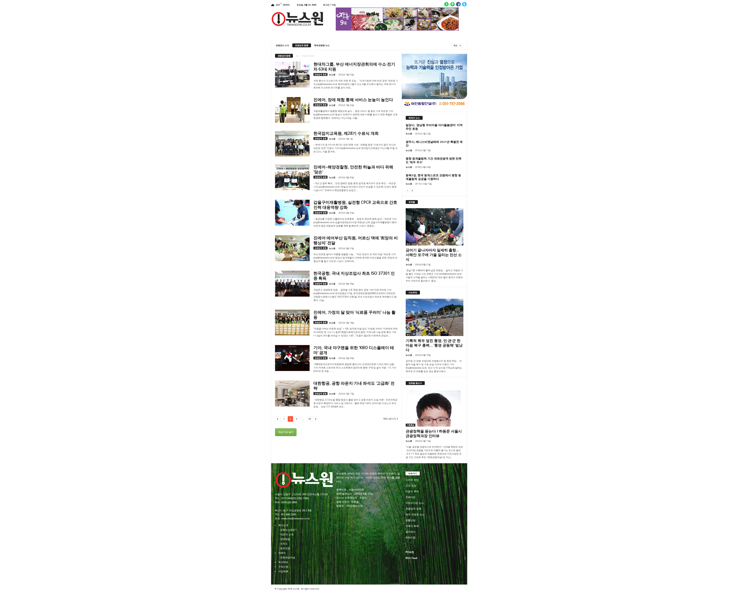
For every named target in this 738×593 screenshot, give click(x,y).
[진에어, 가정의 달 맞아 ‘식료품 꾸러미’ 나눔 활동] (292, 323)
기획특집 (410, 425)
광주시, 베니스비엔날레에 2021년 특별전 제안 (434, 143)
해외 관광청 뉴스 (415, 514)
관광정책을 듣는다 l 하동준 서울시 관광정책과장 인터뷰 (434, 433)
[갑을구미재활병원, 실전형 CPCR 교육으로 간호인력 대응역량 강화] (292, 213)
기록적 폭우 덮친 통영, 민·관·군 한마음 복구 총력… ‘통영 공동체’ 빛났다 (434, 345)
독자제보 (283, 562)
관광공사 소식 (282, 45)
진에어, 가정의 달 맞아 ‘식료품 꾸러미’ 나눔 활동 (354, 314)
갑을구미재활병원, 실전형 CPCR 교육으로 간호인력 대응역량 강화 (355, 205)
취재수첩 (411, 537)
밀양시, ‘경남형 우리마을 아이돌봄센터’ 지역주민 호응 (434, 127)
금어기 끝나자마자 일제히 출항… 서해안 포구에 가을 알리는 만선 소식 (434, 255)
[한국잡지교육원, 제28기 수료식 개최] (292, 144)
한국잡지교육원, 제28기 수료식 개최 (346, 133)
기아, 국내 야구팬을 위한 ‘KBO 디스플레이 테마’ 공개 (353, 350)
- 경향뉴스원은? (288, 529)
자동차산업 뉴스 (415, 503)
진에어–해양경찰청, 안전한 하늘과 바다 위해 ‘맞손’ (353, 169)
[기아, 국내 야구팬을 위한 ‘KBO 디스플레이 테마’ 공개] (292, 358)
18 (309, 419)
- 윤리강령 (284, 548)
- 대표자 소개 (286, 534)
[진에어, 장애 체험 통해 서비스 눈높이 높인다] (292, 110)
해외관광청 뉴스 (322, 45)
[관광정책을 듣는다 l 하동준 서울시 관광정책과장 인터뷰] (434, 408)
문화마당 (411, 497)
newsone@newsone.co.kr (295, 518)
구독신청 (283, 566)
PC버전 (410, 552)
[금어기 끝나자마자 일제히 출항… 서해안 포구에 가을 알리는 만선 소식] (434, 226)
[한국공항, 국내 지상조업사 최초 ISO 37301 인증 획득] (292, 284)
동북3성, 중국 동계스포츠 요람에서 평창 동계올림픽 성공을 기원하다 (433, 177)
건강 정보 (411, 485)
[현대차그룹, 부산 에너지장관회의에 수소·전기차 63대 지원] (292, 74)
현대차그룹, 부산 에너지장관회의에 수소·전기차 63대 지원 (354, 66)
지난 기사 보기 (285, 432)
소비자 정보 (412, 479)
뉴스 (409, 244)
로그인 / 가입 (329, 4)
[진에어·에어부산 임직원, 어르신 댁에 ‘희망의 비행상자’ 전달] (292, 248)
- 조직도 (283, 543)
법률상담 (411, 520)
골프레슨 (411, 531)
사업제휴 (283, 571)
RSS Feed (411, 558)
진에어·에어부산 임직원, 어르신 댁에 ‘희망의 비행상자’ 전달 (355, 240)
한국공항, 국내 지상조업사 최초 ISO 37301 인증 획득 (354, 275)
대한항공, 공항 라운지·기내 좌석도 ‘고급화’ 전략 (354, 385)
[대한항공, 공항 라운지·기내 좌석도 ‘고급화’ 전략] (292, 394)
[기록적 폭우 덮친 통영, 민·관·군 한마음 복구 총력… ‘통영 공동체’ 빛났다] (434, 317)
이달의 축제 (412, 491)
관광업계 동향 (301, 45)
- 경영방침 (284, 539)
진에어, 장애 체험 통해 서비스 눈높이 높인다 (353, 99)
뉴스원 (332, 74)
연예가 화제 (412, 526)
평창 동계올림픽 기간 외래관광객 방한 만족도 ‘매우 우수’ (433, 160)
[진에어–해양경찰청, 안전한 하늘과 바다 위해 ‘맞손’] (292, 177)
